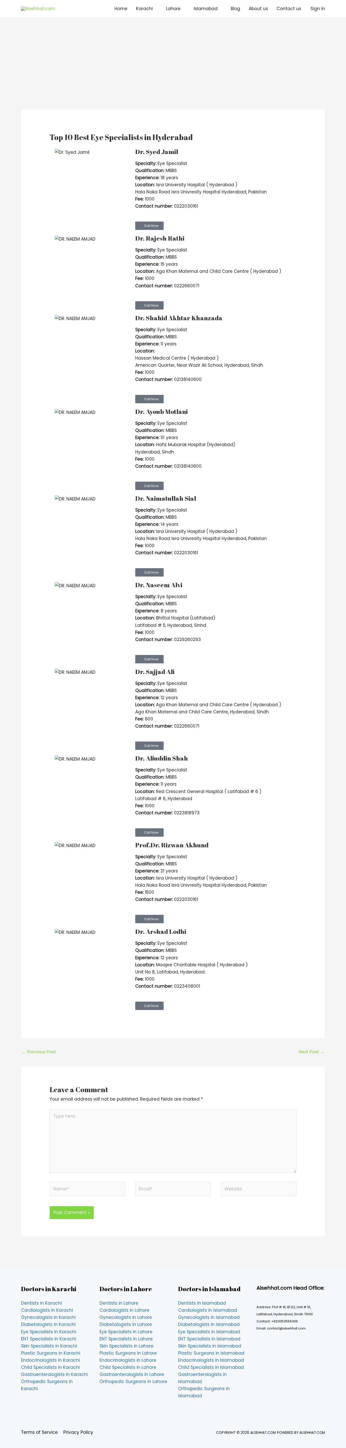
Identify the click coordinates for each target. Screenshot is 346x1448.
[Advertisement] (173, 72)
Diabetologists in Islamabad (209, 1324)
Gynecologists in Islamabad (209, 1317)
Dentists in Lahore (119, 1303)
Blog (235, 9)
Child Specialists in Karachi (50, 1367)
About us (258, 9)
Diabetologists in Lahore (126, 1324)
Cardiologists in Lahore (124, 1310)
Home (120, 9)
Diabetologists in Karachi (48, 1324)
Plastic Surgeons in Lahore (128, 1353)
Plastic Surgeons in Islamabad (211, 1353)
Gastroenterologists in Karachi (54, 1374)
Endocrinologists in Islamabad (211, 1360)
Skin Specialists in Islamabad (209, 1346)
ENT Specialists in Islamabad (209, 1339)
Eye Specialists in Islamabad (209, 1332)
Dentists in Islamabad (202, 1303)
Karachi (144, 9)
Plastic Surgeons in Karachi (50, 1353)
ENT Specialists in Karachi (48, 1339)
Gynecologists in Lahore (126, 1317)
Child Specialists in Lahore (128, 1367)
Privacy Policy (78, 1432)
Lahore (173, 9)
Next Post (311, 1052)
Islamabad (206, 9)
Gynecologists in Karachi (48, 1317)
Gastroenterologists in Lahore (132, 1374)
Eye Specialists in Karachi (48, 1332)
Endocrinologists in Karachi (50, 1360)
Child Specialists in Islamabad (211, 1367)
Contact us (289, 9)
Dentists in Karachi (41, 1303)
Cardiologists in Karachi (47, 1310)
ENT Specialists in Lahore (126, 1339)
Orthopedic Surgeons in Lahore (133, 1381)
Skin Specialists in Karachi (49, 1346)
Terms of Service (39, 1432)
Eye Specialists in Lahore (126, 1332)
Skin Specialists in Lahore (126, 1346)
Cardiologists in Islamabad (207, 1310)
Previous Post (39, 1052)
